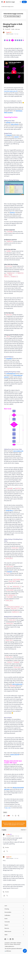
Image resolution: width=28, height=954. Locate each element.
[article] (14, 843)
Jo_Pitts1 (8, 834)
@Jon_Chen (8, 807)
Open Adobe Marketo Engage (13, 16)
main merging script (17, 684)
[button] (7, 29)
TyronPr (8, 32)
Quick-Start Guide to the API (10, 91)
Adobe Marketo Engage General (7, 6)
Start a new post (12, 824)
